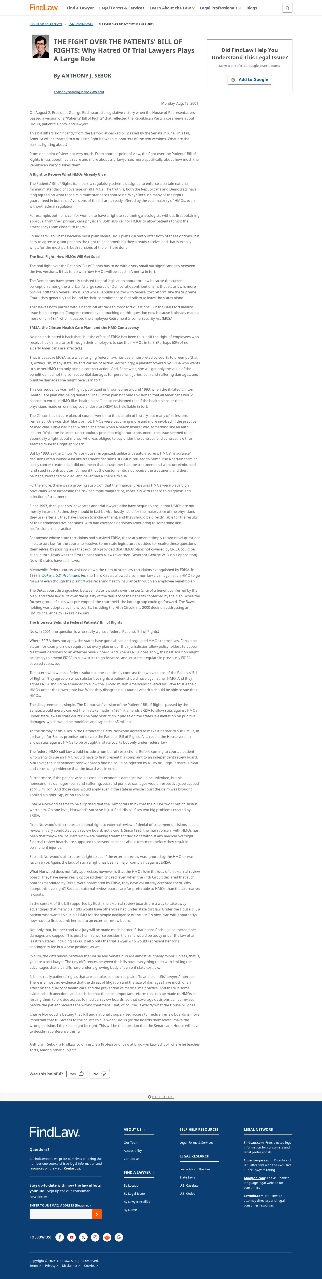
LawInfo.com (254, 1196)
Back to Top (163, 1097)
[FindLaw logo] (46, 8)
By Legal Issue (134, 1193)
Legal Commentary (81, 24)
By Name (130, 1210)
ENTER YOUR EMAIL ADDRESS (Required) (60, 1205)
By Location (132, 1185)
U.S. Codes (187, 1193)
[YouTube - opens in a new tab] (71, 1237)
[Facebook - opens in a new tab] (59, 1237)
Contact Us (132, 1159)
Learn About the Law (195, 1169)
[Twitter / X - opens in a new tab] (83, 1237)
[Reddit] (107, 1237)
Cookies (89, 1265)
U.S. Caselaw (189, 1185)
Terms (34, 1265)
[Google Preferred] (119, 1237)
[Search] (287, 8)
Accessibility (133, 1150)
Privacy (50, 1265)
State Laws (187, 1177)
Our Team (131, 1142)
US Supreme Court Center (46, 24)
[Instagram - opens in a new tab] (95, 1237)
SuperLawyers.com (258, 1160)
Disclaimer (70, 1265)
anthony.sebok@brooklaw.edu (79, 92)
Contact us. (72, 1168)
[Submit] (97, 1214)
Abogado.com (254, 1178)
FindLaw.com (254, 1142)
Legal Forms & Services (196, 1142)
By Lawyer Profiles (137, 1202)
